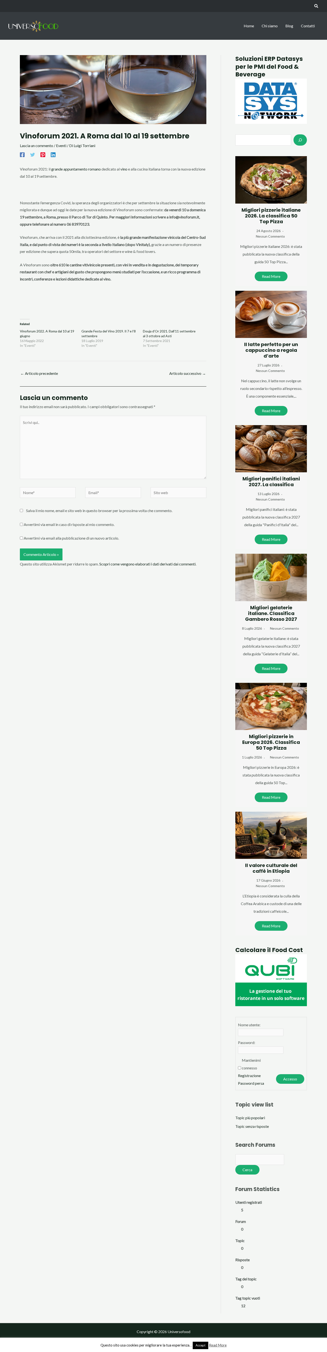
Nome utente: (249, 1024)
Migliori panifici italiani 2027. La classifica (271, 481)
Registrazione (249, 1075)
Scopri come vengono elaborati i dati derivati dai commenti (147, 564)
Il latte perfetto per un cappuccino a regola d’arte (271, 350)
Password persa (251, 1083)
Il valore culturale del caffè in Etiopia (271, 868)
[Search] (300, 139)
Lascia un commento (36, 145)
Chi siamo (270, 25)
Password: (246, 1042)
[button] (316, 6)
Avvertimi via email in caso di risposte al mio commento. (69, 524)
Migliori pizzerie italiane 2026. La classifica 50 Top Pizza (271, 216)
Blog (289, 25)
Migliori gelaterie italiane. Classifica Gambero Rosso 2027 (271, 613)
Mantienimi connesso (251, 1064)
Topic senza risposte (252, 1126)
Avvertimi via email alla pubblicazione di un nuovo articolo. (71, 538)
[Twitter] (32, 154)
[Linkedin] (53, 154)
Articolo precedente (39, 373)
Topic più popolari (250, 1117)
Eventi (61, 145)
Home (249, 25)
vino (123, 169)
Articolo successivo (187, 373)
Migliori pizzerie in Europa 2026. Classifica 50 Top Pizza (271, 742)
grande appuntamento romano (76, 169)
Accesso (290, 1079)
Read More (271, 276)
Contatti (308, 25)
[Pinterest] (42, 154)
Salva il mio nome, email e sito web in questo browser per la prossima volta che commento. (99, 510)
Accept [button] (200, 1345)
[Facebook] (22, 154)
